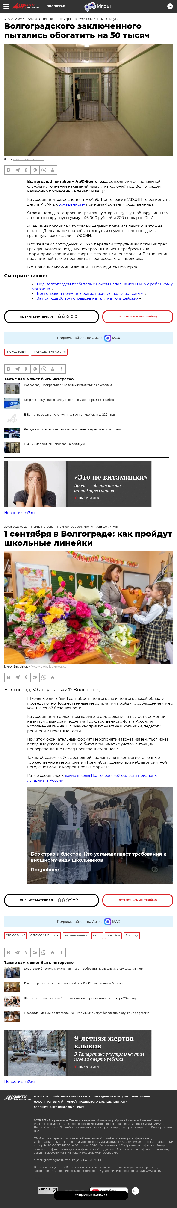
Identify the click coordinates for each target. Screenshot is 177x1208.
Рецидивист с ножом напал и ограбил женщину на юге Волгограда (73, 429)
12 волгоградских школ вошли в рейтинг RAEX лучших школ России (73, 983)
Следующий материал (91, 1195)
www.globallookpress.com (51, 666)
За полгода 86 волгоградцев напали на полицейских (87, 298)
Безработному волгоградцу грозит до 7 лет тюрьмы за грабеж (69, 400)
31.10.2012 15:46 (14, 19)
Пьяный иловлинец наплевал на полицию (54, 444)
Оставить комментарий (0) (138, 316)
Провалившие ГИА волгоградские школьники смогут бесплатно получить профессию (86, 1013)
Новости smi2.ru (19, 513)
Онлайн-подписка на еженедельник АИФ (97, 1101)
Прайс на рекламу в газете (71, 1096)
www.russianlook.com (28, 159)
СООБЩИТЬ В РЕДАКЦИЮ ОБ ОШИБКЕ (59, 1107)
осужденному (72, 204)
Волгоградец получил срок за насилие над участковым (90, 293)
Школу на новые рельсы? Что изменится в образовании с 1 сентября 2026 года (80, 998)
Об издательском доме (111, 1096)
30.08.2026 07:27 (15, 526)
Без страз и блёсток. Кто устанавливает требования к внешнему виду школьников (98, 857)
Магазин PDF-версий (48, 1101)
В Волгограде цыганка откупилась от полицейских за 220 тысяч (70, 414)
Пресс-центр (141, 1096)
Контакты (41, 1096)
